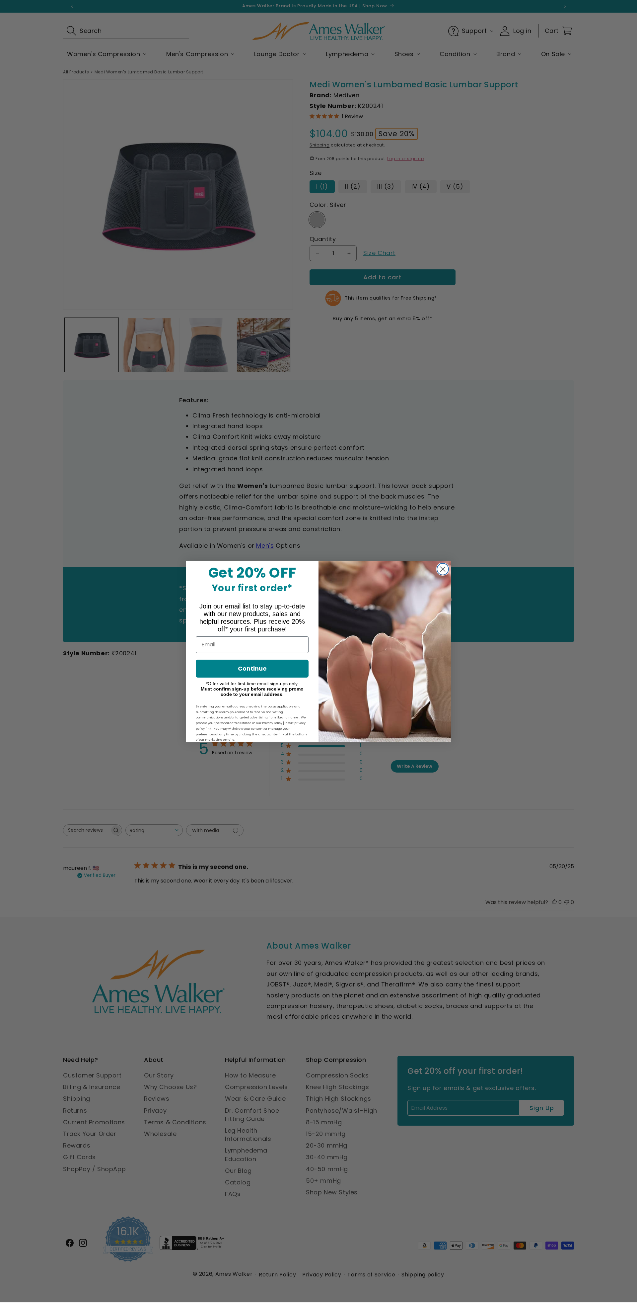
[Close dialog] (443, 569)
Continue (252, 668)
